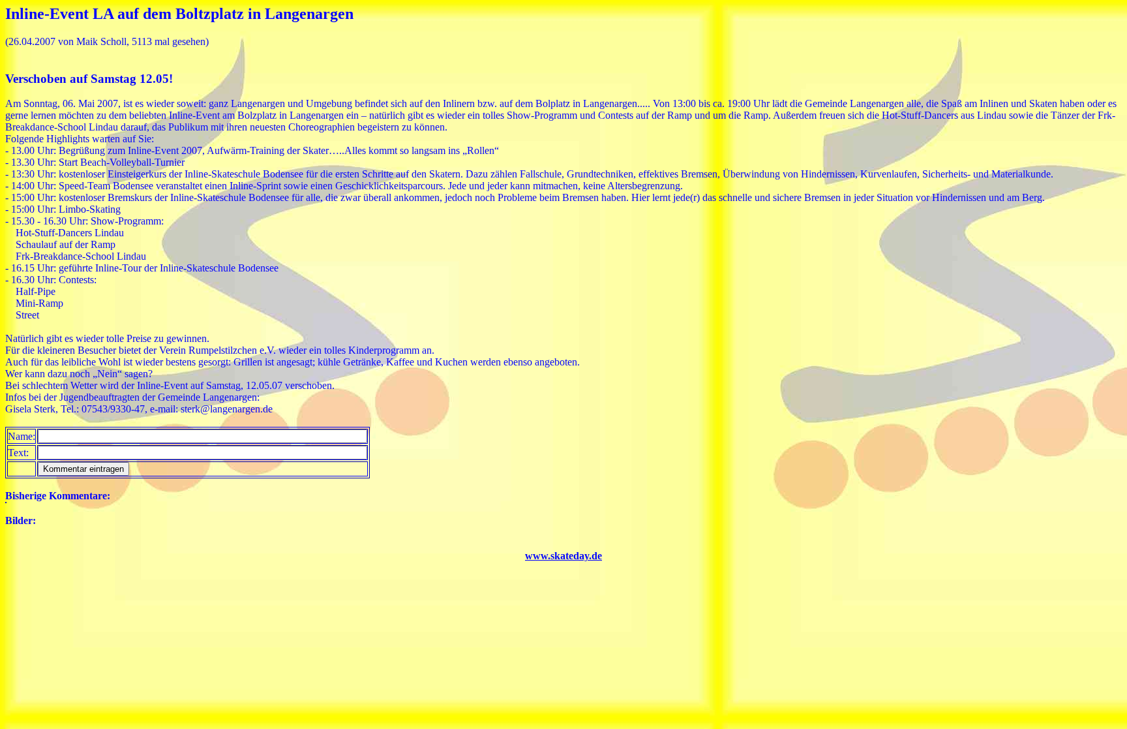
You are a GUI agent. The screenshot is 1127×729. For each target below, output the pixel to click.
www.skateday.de (563, 555)
